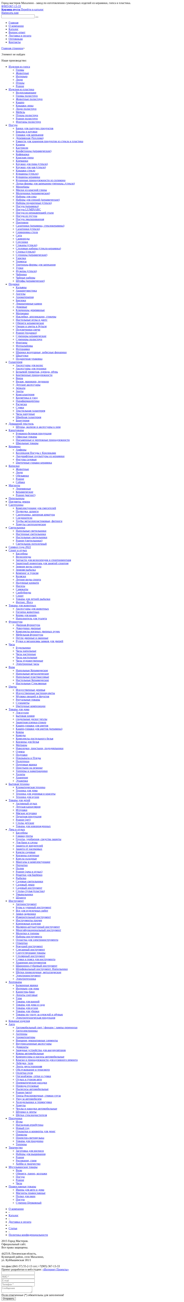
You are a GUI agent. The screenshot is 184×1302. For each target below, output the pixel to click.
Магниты (14, 485)
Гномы (20, 69)
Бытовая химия (25, 715)
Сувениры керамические (31, 336)
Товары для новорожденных (33, 826)
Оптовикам (16, 38)
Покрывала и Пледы (28, 758)
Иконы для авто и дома (30, 1189)
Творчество (16, 1147)
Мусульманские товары (23, 1167)
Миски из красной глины (31, 190)
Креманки (22, 160)
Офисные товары (26, 436)
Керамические (24, 491)
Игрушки (21, 809)
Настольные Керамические (32, 680)
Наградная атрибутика (29, 1124)
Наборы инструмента (29, 936)
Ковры (20, 732)
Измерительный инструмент (33, 917)
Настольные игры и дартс (31, 319)
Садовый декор (25, 884)
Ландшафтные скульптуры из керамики (40, 456)
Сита (19, 235)
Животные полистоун (29, 99)
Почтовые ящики (26, 764)
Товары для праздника (29, 1141)
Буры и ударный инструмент (33, 907)
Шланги (21, 897)
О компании (16, 25)
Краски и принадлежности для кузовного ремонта (47, 1059)
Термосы (21, 261)
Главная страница (12, 48)
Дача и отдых (17, 829)
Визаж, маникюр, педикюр (32, 381)
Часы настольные (26, 657)
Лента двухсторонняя (29, 1066)
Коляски (21, 576)
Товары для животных (22, 605)
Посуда (13, 125)
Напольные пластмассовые (32, 676)
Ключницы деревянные (30, 310)
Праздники (15, 1118)
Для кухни (22, 712)
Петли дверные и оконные (32, 637)
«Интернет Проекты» (55, 1269)
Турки (19, 267)
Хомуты (21, 1105)
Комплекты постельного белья (34, 738)
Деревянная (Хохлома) (29, 138)
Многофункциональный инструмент (38, 930)
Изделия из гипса (19, 66)
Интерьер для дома (27, 988)
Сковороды (23, 238)
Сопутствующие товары (30, 952)
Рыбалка (21, 878)
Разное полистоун (27, 118)
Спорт (20, 595)
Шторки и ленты (26, 1111)
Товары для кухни (27, 1008)
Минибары (22, 186)
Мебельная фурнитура (29, 634)
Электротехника (26, 978)
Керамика (14, 446)
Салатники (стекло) (28, 228)
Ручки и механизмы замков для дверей (39, 641)
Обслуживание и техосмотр (33, 1069)
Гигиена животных (27, 611)
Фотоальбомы (24, 345)
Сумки (20, 407)
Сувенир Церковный (29, 1202)
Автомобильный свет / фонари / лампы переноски (46, 1027)
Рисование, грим (26, 1160)
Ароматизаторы (25, 1037)
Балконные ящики (27, 985)
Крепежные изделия (28, 923)
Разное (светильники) (29, 540)
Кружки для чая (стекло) (31, 167)
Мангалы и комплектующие (33, 861)
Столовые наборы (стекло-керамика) (38, 248)
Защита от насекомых (29, 848)
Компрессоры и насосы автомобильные (40, 1056)
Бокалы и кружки (26, 131)
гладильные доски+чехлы (31, 719)
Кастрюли (22, 147)
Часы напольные (26, 650)
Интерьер (21, 76)
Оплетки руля (24, 1072)
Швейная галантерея (28, 417)
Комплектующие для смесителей (36, 508)
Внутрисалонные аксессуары (34, 1043)
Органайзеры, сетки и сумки (33, 1076)
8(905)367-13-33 (11, 6)
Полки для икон (25, 1196)
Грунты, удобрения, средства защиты (38, 839)
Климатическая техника (30, 787)
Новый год (22, 1128)
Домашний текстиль (21, 423)
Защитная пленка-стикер (31, 722)
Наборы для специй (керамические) (38, 199)
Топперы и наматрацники (32, 771)
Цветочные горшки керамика (34, 462)
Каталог (14, 29)
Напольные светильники (31, 530)
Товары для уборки (27, 1011)
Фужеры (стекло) (26, 271)
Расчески (21, 404)
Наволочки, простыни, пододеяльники (39, 748)
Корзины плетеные (27, 855)
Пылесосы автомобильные (32, 1089)
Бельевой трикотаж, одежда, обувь (37, 371)
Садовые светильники (29, 881)
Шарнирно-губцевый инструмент (36, 965)
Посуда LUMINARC (28, 209)
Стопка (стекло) (25, 251)
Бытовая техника (19, 784)
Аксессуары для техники (31, 368)
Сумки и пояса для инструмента (35, 959)
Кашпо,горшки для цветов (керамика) (39, 728)
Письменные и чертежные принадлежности (43, 439)
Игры (19, 1121)
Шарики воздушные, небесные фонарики (41, 352)
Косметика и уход (27, 397)
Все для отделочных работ (32, 910)
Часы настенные (26, 654)
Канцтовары (16, 430)
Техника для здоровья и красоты (36, 793)
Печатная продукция (28, 816)
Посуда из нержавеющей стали (35, 212)
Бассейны (22, 553)
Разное (20, 86)
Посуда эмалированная (30, 219)
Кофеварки (22, 154)
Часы (12, 644)
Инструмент (16, 900)
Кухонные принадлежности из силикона (40, 180)
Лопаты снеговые (27, 995)
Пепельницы (16, 498)
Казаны (20, 144)
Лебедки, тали (24, 1063)
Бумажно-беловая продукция (33, 433)
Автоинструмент (26, 904)
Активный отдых (26, 803)
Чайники (21, 274)
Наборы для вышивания (30, 1154)
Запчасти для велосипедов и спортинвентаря (43, 560)
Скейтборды (23, 592)
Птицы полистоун (27, 115)
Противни (22, 222)
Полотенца (22, 761)
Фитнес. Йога (24, 602)
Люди (19, 79)
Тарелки (21, 258)
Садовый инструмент (29, 887)
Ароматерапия (25, 297)
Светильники (17, 527)
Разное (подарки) (26, 332)
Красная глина (25, 157)
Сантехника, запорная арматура (35, 514)
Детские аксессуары (28, 384)
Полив (20, 868)
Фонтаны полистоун (28, 121)
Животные (22, 73)
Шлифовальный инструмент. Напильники (42, 969)
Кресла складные (26, 858)
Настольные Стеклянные (31, 683)
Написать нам (10, 12)
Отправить (8, 1298)
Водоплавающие (26, 92)
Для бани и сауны (27, 842)
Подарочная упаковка (29, 358)
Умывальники (24, 894)
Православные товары (22, 1186)
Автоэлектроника (27, 1030)
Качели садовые (25, 852)
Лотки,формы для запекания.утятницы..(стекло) (45, 183)
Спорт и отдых (18, 550)
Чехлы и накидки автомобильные (36, 1108)
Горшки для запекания (29, 134)
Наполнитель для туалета (31, 618)
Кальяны (21, 287)
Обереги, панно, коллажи (31, 1173)
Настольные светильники (31, 537)
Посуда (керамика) (27, 206)
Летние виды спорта (28, 579)
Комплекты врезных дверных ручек (38, 631)
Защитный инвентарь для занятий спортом (42, 563)
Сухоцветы (22, 702)
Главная (13, 22)
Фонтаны (21, 342)
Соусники (22, 241)
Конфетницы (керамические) (33, 151)
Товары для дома (19, 709)
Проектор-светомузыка (30, 1137)
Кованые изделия (19, 1020)
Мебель (20, 112)
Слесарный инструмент (30, 949)
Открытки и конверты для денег (36, 1131)
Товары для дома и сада (30, 1004)
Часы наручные (25, 413)
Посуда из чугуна (26, 215)
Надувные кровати (27, 582)
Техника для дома (27, 790)
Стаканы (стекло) (26, 245)
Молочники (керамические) (33, 193)
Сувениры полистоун (29, 339)
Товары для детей (19, 800)
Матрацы (21, 745)
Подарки (14, 284)
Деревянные (23, 488)
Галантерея (15, 362)
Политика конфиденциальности (28, 1234)
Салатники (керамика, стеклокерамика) (40, 225)
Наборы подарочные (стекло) (34, 202)
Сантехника (16, 504)
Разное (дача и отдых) (29, 871)
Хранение (22, 777)
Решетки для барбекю (29, 874)
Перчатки (22, 865)
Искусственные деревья (30, 689)
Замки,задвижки (26, 913)
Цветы (13, 686)
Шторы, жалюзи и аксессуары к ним (38, 426)
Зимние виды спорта (28, 566)
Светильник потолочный (31, 543)
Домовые (21, 306)
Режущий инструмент (29, 946)
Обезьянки (22, 475)
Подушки (21, 754)
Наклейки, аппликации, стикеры (36, 316)
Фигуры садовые (26, 459)
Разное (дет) (23, 819)
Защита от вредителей (29, 845)
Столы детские (25, 822)
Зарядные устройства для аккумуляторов (41, 1050)
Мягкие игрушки (26, 813)
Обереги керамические (30, 323)
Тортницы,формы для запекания (36, 264)
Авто (12, 1024)
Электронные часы (27, 663)
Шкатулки (22, 355)
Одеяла (20, 751)
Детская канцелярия (28, 806)
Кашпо (20, 102)
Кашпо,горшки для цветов (32, 725)
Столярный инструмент (30, 956)
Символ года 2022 (20, 547)
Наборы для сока (26, 196)
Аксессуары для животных (32, 608)
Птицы (20, 82)
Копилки (14, 465)
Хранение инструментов (31, 962)
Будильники (23, 647)
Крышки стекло (25, 170)
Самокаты (22, 589)
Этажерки (22, 780)
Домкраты (22, 1046)
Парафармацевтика (27, 401)
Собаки (20, 482)
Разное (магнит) (25, 495)
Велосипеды (23, 556)
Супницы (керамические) (31, 254)
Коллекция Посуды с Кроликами (36, 452)
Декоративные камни (29, 303)
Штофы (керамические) (30, 280)
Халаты (20, 774)
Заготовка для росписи (30, 1150)
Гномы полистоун (27, 95)
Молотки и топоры (27, 933)
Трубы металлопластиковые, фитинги (39, 521)
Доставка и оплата (20, 35)
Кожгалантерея (25, 394)
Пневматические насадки (31, 1082)
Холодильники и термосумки (34, 1102)
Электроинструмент (28, 975)
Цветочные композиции (30, 706)
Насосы (20, 586)
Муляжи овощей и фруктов (32, 696)
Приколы (21, 1134)
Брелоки (21, 300)
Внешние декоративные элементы (37, 1040)
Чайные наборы (25, 277)
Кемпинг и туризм (27, 573)
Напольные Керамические (32, 670)
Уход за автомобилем (29, 1098)
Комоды (21, 735)
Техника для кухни (27, 797)
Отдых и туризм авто (29, 1079)
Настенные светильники (31, 534)
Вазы (12, 667)
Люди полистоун (26, 108)
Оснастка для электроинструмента (37, 939)
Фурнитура (15, 621)
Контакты (15, 42)
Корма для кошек (26, 615)
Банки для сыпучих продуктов (34, 128)
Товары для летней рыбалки (33, 599)
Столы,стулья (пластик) (30, 891)
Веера (19, 378)
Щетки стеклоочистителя (31, 1115)
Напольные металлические (32, 673)
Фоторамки (23, 349)
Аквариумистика (26, 290)
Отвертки (22, 943)
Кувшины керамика (28, 177)
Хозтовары (15, 982)
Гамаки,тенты (24, 835)
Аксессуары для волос (29, 365)
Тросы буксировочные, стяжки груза (38, 1095)
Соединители (24, 517)
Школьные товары (27, 443)
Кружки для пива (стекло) (32, 164)
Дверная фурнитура (28, 624)
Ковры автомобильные (30, 1053)
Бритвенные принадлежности (34, 375)
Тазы (19, 998)
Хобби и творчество (28, 1163)
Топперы (21, 1144)
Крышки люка (24, 105)
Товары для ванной (28, 1001)
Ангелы (21, 293)
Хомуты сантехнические (31, 524)
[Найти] (36, 17)
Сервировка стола (27, 232)
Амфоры (21, 449)
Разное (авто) (24, 1092)
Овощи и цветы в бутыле (31, 326)
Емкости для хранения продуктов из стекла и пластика (49, 141)
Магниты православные (30, 1193)
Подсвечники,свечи (28, 329)
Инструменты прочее (29, 920)
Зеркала (20, 388)
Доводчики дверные (28, 628)
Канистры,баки (25, 991)
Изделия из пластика (21, 89)
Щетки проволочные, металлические (38, 972)
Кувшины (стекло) (27, 173)
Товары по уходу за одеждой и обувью (39, 1014)
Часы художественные (29, 660)
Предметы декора (19, 501)
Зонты (20, 391)
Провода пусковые (27, 1085)
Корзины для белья (27, 741)
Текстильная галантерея (30, 410)
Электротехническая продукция (35, 1017)
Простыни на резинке (29, 767)
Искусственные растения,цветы (35, 693)
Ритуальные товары (28, 699)
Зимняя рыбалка (26, 569)
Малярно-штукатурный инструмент (38, 926)
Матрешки (22, 313)
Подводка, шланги (27, 511)
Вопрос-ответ (17, 32)
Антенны (21, 1033)
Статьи (13, 1228)
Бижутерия (22, 420)
